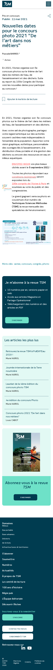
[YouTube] (29, 648)
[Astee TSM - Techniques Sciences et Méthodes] (7, 3)
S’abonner (7, 553)
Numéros (7, 564)
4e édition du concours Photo (22, 400)
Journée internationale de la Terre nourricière (24, 369)
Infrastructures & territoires (15, 547)
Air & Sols (6, 542)
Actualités (8, 570)
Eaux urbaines (8, 534)
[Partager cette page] (49, 16)
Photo (45, 263)
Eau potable (7, 530)
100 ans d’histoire (12, 587)
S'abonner (17, 320)
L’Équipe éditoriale (12, 598)
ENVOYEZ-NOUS (21, 164)
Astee (17, 263)
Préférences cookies (39, 662)
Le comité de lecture (13, 581)
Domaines (7, 523)
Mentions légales (17, 662)
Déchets (6, 538)
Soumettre (8, 559)
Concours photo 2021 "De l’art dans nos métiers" (25, 415)
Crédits (28, 662)
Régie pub (7, 593)
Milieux (5, 525)
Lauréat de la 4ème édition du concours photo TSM (22, 385)
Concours (26, 263)
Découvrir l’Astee (11, 604)
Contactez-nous (18, 628)
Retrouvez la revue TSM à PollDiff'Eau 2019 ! (25, 353)
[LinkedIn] (23, 648)
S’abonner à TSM (17, 636)
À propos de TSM (11, 576)
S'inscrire (18, 617)
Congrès (37, 263)
